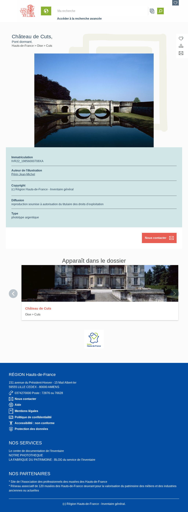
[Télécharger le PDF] (181, 46)
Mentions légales (26, 411)
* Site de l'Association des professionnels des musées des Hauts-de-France (58, 481)
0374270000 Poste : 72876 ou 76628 (39, 393)
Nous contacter (155, 237)
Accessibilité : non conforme (35, 423)
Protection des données (31, 428)
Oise (40, 45)
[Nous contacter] (181, 53)
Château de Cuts (38, 308)
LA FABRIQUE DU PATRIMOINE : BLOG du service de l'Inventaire (52, 459)
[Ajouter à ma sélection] (181, 38)
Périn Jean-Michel (23, 174)
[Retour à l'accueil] (8, 11)
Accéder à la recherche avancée (79, 18)
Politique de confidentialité (33, 417)
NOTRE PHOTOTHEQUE (26, 455)
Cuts (49, 45)
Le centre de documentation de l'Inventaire (36, 450)
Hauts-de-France (23, 45)
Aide (18, 404)
